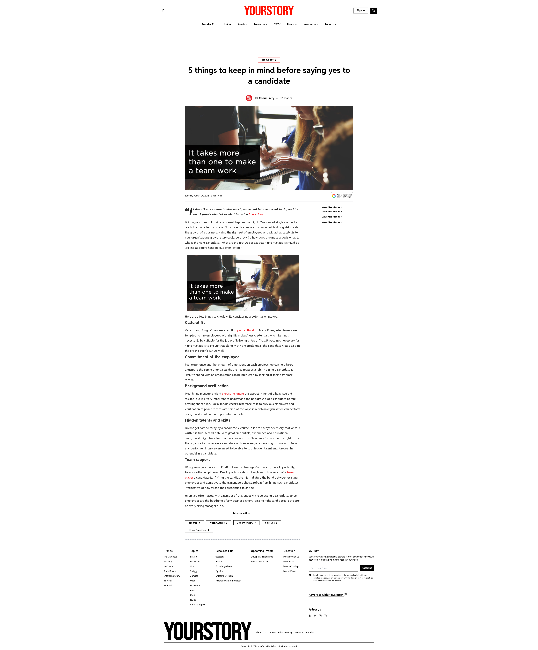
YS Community (264, 98)
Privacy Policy (285, 632)
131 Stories (286, 98)
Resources (267, 59)
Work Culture (217, 522)
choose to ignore (233, 393)
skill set (270, 522)
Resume (193, 522)
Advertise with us (241, 513)
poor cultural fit (247, 330)
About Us (261, 632)
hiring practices (197, 530)
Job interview (245, 522)
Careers (272, 632)
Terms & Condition (304, 632)
